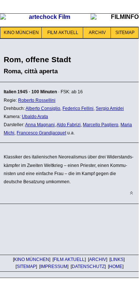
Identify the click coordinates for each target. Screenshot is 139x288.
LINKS (117, 259)
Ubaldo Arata (35, 116)
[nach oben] (131, 193)
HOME (115, 266)
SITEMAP (125, 32)
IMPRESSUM (53, 266)
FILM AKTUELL (62, 32)
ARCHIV (97, 32)
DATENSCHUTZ (88, 266)
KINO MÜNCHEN (21, 32)
